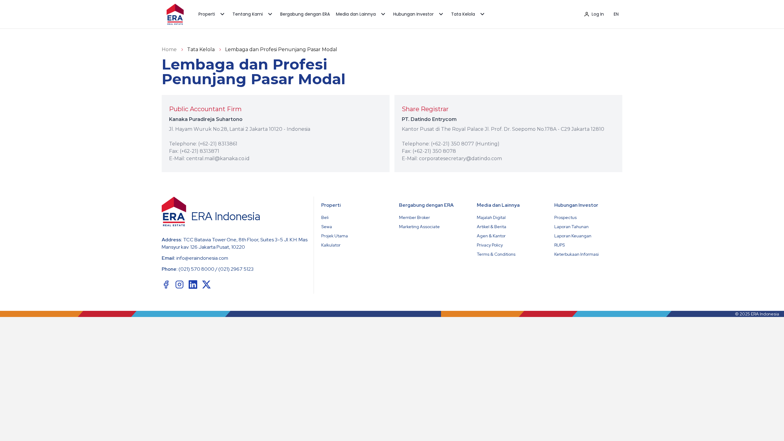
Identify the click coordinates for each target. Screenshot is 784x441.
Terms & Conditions (496, 254)
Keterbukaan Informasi (576, 254)
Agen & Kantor (491, 236)
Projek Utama (334, 236)
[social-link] (166, 284)
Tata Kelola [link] (201, 49)
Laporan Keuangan (572, 236)
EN (616, 14)
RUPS (559, 245)
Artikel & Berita (491, 226)
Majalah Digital (491, 217)
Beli (325, 217)
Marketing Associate (419, 226)
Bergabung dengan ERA (305, 14)
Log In (598, 14)
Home (169, 49)
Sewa (326, 226)
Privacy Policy (490, 245)
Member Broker (414, 217)
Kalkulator (331, 245)
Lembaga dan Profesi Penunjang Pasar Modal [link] (281, 49)
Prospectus (565, 217)
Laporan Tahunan (571, 226)
